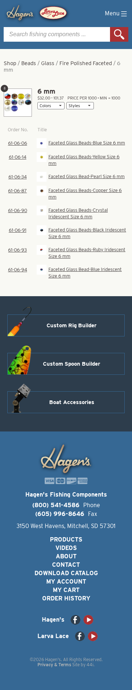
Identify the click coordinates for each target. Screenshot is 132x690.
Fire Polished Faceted (85, 63)
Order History (66, 598)
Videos (66, 547)
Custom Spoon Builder (71, 364)
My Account (66, 581)
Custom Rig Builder (71, 325)
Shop (10, 63)
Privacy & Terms (54, 664)
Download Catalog (66, 573)
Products (66, 539)
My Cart (66, 590)
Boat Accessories (71, 402)
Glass (47, 63)
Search (119, 34)
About (66, 556)
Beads (28, 63)
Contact (66, 564)
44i (90, 664)
